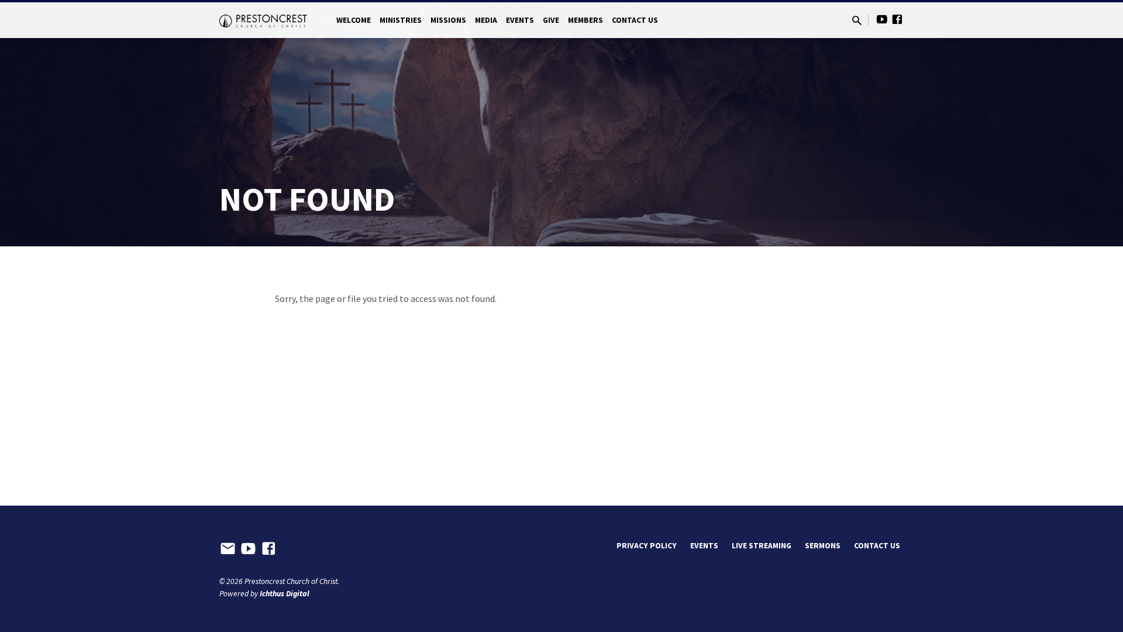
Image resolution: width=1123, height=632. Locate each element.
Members (585, 20)
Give (551, 20)
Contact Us (635, 20)
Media (486, 20)
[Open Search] (856, 21)
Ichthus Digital (284, 594)
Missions (448, 20)
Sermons (822, 546)
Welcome (353, 20)
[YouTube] (882, 20)
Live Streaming (761, 546)
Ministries (401, 20)
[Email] (227, 548)
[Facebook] (897, 20)
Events (520, 20)
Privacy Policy (646, 546)
